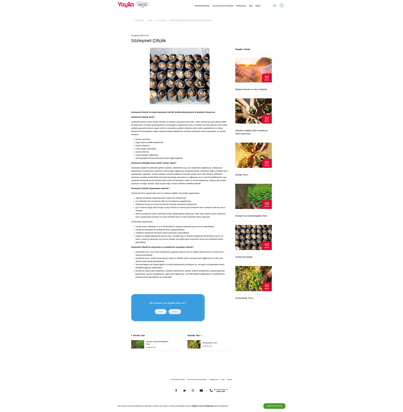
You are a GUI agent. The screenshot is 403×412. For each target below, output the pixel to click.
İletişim (258, 6)
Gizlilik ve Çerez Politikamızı (203, 406)
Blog (251, 6)
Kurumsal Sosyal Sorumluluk (223, 6)
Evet (160, 311)
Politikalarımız (241, 6)
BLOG (150, 20)
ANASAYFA (139, 20)
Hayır (175, 311)
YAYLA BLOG (161, 20)
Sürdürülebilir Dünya (202, 6)
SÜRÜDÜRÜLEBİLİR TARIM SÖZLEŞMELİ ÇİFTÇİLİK (190, 20)
